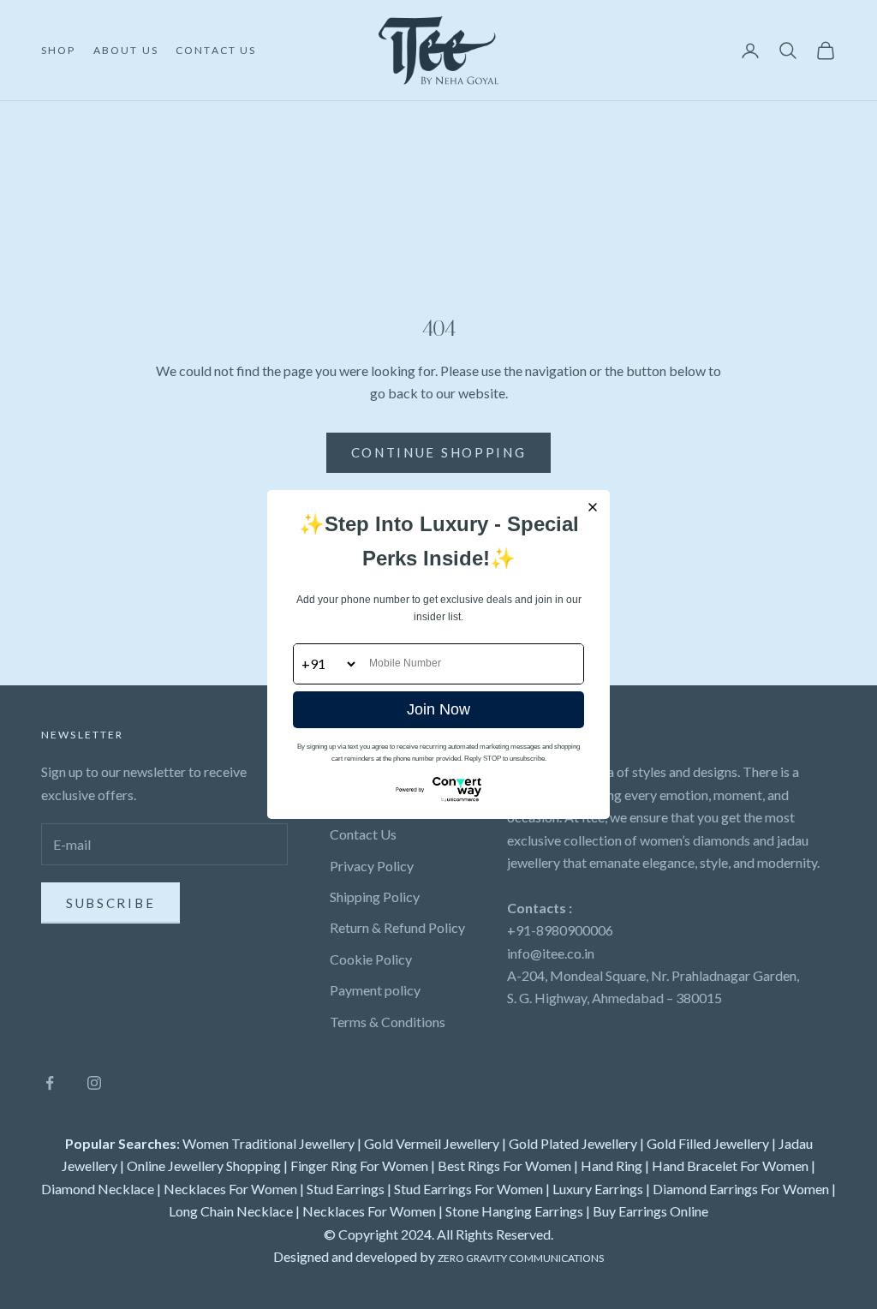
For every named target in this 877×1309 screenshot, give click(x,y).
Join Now (438, 709)
